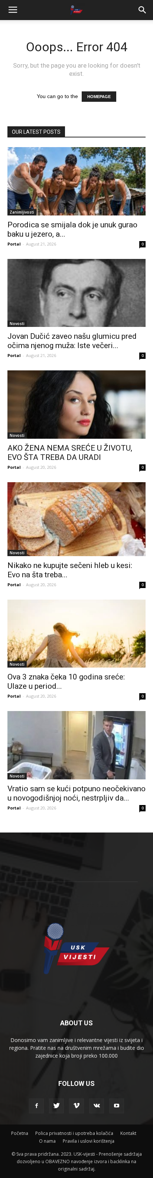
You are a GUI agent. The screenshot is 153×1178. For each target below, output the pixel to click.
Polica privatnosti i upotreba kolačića (74, 1133)
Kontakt (128, 1133)
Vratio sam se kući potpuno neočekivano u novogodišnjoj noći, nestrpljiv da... (76, 793)
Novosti (17, 323)
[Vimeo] (76, 1106)
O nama (47, 1141)
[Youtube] (116, 1106)
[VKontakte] (96, 1106)
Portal (14, 244)
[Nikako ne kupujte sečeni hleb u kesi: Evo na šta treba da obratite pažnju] (76, 519)
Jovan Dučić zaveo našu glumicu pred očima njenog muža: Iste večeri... (72, 341)
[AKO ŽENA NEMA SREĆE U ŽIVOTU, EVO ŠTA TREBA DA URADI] (76, 404)
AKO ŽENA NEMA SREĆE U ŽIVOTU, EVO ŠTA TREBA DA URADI (69, 453)
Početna (19, 1133)
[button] (142, 10)
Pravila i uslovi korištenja (88, 1141)
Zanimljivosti (22, 212)
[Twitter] (56, 1106)
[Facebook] (36, 1106)
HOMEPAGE (99, 96)
